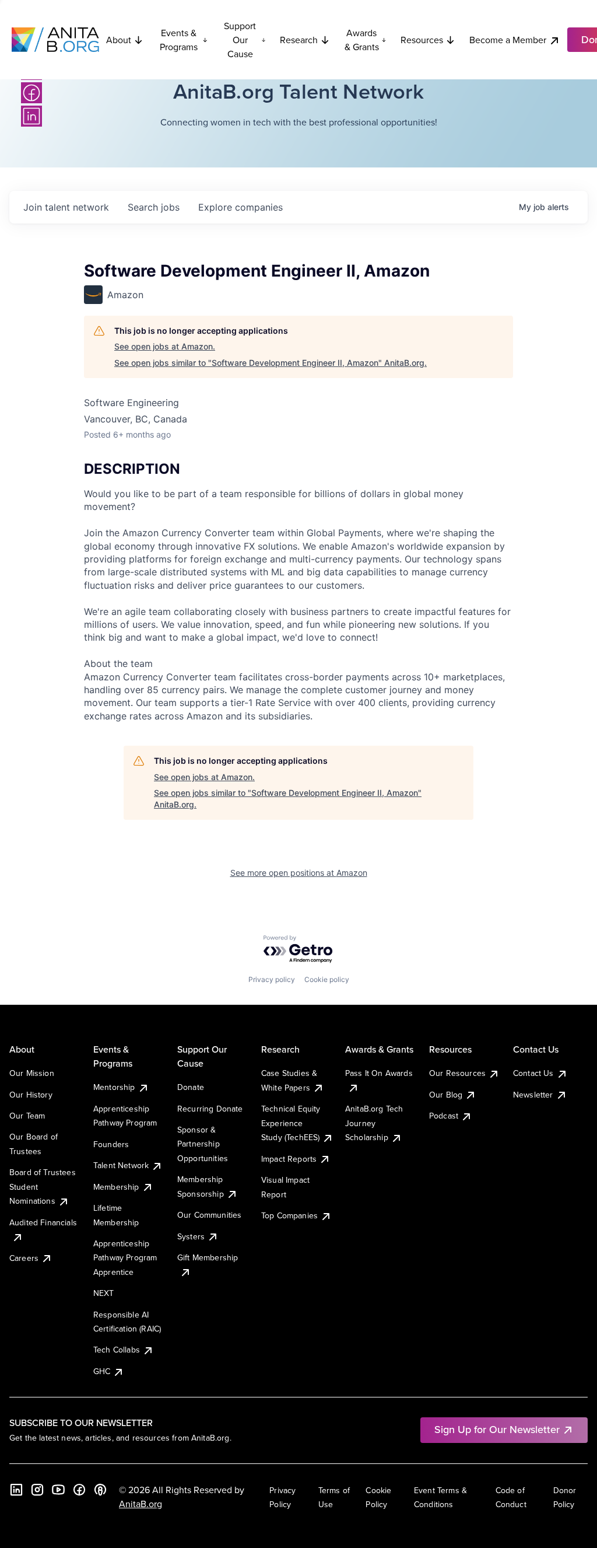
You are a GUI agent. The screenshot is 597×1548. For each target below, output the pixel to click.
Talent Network (121, 1165)
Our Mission (31, 1073)
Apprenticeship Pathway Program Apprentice (125, 1258)
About (118, 39)
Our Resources (457, 1073)
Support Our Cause (240, 39)
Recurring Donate (210, 1108)
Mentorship (114, 1087)
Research (299, 39)
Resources (422, 39)
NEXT (103, 1293)
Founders (111, 1144)
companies (240, 207)
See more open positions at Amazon (298, 873)
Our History (30, 1094)
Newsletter (533, 1094)
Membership (116, 1187)
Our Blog (445, 1094)
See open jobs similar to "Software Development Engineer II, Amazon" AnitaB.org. (270, 363)
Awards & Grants (362, 39)
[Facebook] (31, 92)
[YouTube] (58, 1490)
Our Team (27, 1115)
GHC (101, 1371)
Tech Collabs (116, 1349)
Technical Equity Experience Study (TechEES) (291, 1123)
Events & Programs (179, 39)
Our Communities (209, 1215)
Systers (191, 1236)
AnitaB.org (140, 1503)
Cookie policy (326, 979)
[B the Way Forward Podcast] (100, 1490)
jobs (154, 207)
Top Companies (289, 1215)
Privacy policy (271, 979)
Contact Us (533, 1073)
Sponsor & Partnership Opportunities (202, 1144)
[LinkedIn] (31, 116)
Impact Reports (289, 1159)
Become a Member (507, 39)
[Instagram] (37, 1490)
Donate (190, 1087)
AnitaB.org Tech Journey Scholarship (374, 1123)
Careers (23, 1258)
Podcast (443, 1115)
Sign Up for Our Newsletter (497, 1429)
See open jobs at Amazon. (164, 346)
